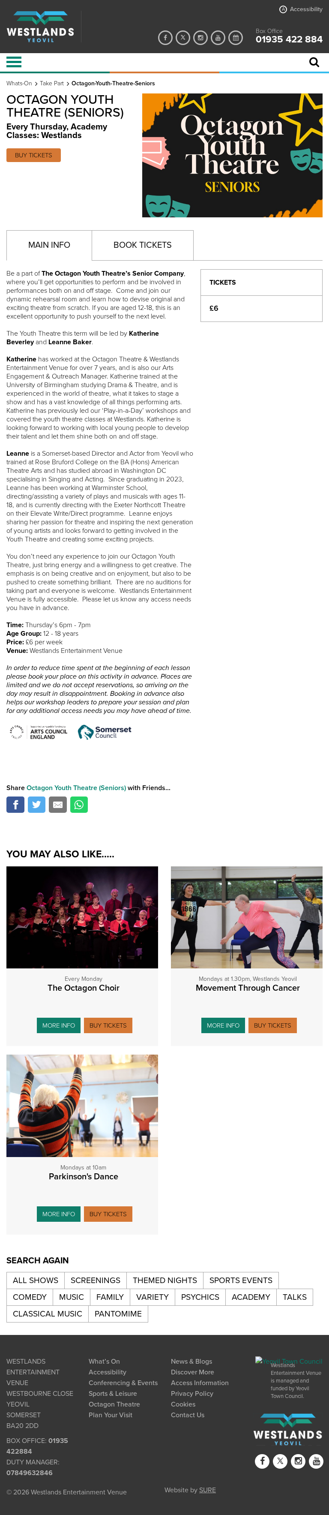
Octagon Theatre (114, 1404)
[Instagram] (200, 37)
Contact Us (187, 1415)
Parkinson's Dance (83, 1177)
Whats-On (19, 83)
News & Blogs (191, 1361)
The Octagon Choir (84, 988)
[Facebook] (165, 37)
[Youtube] (218, 37)
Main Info (49, 245)
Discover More (192, 1372)
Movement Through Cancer (248, 988)
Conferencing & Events (123, 1383)
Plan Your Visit (110, 1415)
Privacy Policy (192, 1393)
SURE (207, 1489)
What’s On (104, 1361)
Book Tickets (143, 245)
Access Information (200, 1383)
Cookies (183, 1404)
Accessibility (302, 9)
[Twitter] (183, 37)
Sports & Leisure (113, 1393)
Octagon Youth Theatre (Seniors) (76, 788)
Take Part (52, 83)
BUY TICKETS (33, 155)
